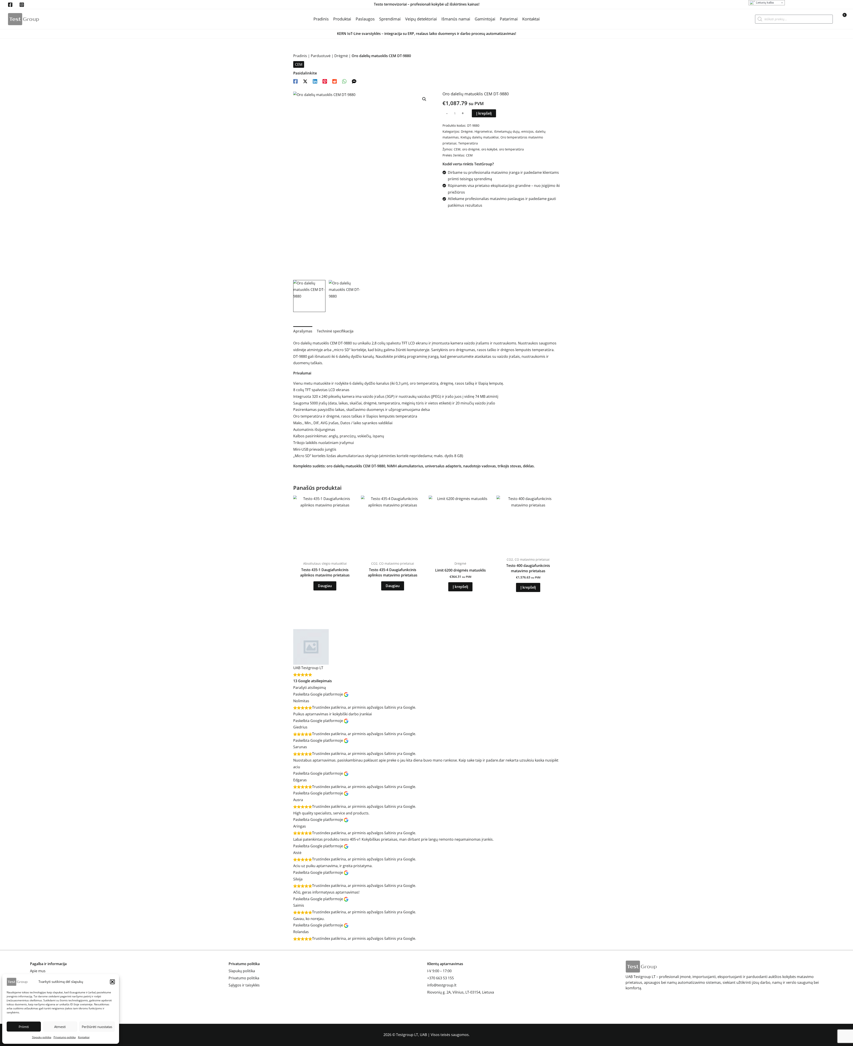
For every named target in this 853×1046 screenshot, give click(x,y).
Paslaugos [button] (365, 19)
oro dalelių (336, 466)
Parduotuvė (321, 55)
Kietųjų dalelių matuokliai (479, 137)
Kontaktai (84, 1037)
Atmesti (60, 1026)
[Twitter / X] (305, 81)
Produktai (342, 19)
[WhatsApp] (344, 81)
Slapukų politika (41, 1037)
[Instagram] (21, 4)
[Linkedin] (315, 81)
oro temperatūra (511, 149)
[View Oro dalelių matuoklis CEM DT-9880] (309, 296)
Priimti (24, 1026)
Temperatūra (468, 143)
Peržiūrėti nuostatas (97, 1026)
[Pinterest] (325, 81)
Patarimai (509, 19)
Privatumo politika (65, 1037)
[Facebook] (10, 4)
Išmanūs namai (455, 19)
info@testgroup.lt (441, 985)
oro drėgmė (471, 149)
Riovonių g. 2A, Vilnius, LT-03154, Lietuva (460, 992)
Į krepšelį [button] (460, 586)
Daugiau (325, 585)
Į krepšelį (484, 113)
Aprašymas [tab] (302, 331)
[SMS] (354, 81)
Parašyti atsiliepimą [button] (309, 687)
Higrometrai (483, 131)
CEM (298, 64)
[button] (112, 982)
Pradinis (321, 19)
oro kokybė (489, 149)
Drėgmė (341, 55)
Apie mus (38, 970)
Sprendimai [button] (390, 19)
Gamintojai (485, 19)
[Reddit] (334, 81)
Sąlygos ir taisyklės (244, 985)
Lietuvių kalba (764, 2)
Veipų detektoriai (421, 19)
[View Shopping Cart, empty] (841, 19)
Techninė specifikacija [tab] (335, 331)
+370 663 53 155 (440, 978)
